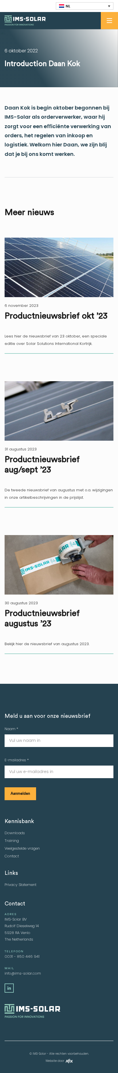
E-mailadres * (17, 760)
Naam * (11, 729)
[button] (109, 20)
